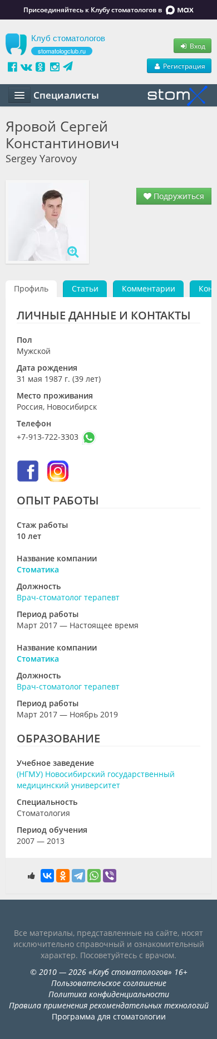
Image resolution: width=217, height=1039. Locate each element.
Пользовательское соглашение (108, 983)
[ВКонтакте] (47, 875)
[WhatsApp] (94, 875)
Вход (196, 45)
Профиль (31, 288)
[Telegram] (78, 875)
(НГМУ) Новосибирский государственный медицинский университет (96, 779)
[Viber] (109, 875)
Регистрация (183, 65)
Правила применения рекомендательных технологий (109, 1005)
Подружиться (177, 196)
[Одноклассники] (63, 875)
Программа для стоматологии (109, 1016)
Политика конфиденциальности (108, 994)
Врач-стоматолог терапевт (68, 597)
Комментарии (148, 288)
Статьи (85, 288)
